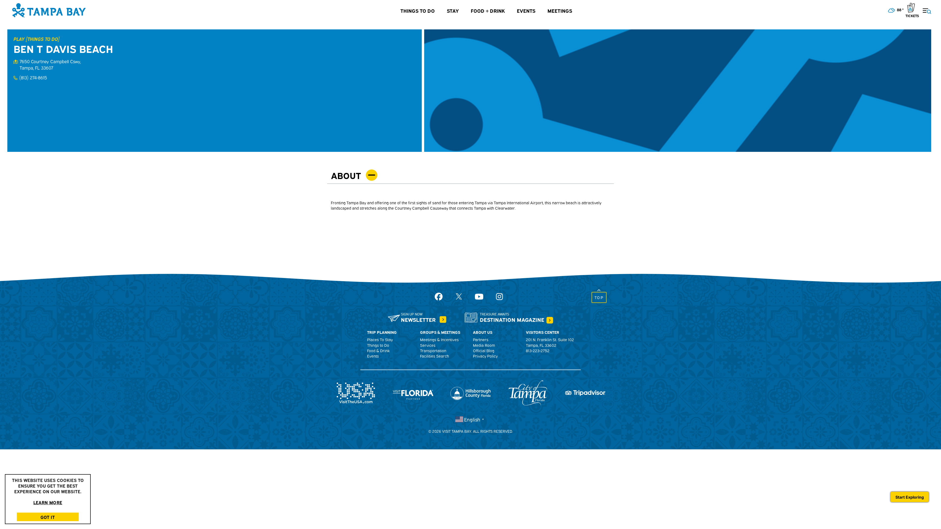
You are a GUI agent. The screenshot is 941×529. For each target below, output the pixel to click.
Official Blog (483, 350)
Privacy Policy (485, 356)
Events (526, 10)
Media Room (484, 345)
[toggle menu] (924, 8)
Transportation (433, 350)
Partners (480, 339)
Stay (453, 10)
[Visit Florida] (413, 392)
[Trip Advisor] (585, 392)
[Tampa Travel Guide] (443, 319)
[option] (677, 90)
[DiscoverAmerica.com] (356, 392)
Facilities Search (434, 356)
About (346, 175)
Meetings (559, 10)
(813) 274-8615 (33, 77)
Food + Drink (488, 10)
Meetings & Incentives (439, 339)
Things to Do (417, 10)
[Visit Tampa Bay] (49, 9)
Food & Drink (378, 350)
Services (427, 345)
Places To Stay (380, 339)
